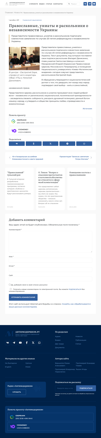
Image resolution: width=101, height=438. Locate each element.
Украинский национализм (32, 20)
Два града (59, 344)
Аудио (57, 336)
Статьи (49, 4)
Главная (9, 12)
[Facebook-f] (26, 342)
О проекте (33, 4)
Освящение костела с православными (80, 173)
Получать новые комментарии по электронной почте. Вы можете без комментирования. (47, 290)
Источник (87, 108)
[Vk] (85, 4)
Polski (27, 367)
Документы (59, 347)
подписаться (75, 289)
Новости (18, 12)
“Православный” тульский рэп (15, 173)
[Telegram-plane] (89, 4)
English (8, 367)
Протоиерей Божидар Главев (85, 364)
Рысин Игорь (81, 369)
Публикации (81, 340)
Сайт (11, 275)
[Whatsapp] (39, 342)
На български (11, 363)
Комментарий (15, 229)
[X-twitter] (33, 342)
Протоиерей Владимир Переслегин (65, 370)
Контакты (58, 4)
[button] (17, 143)
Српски (28, 363)
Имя (11, 256)
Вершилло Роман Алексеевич (62, 364)
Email (12, 266)
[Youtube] (94, 4)
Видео (42, 4)
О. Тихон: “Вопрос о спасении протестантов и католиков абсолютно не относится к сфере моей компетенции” (50, 177)
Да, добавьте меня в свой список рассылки (28, 285)
